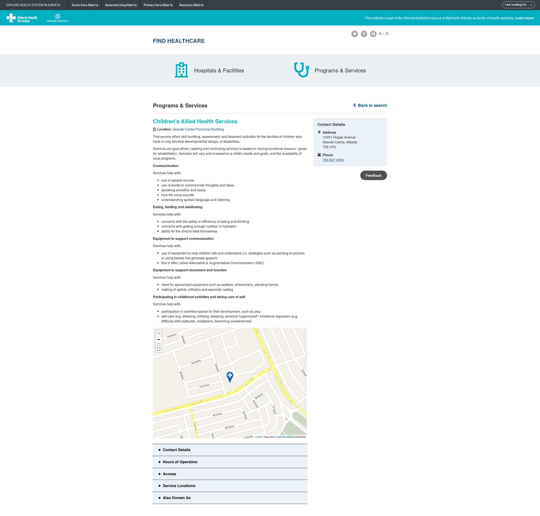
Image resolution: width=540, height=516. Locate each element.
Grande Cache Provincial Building (198, 129)
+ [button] (158, 333)
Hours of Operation (180, 461)
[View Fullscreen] (158, 349)
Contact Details (176, 449)
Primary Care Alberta (158, 5)
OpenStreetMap (285, 436)
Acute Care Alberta (85, 5)
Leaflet (258, 436)
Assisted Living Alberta (121, 5)
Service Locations (179, 485)
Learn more (524, 17)
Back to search (372, 105)
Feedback (374, 175)
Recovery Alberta (192, 5)
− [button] (158, 339)
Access (169, 474)
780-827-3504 (333, 159)
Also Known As (177, 497)
